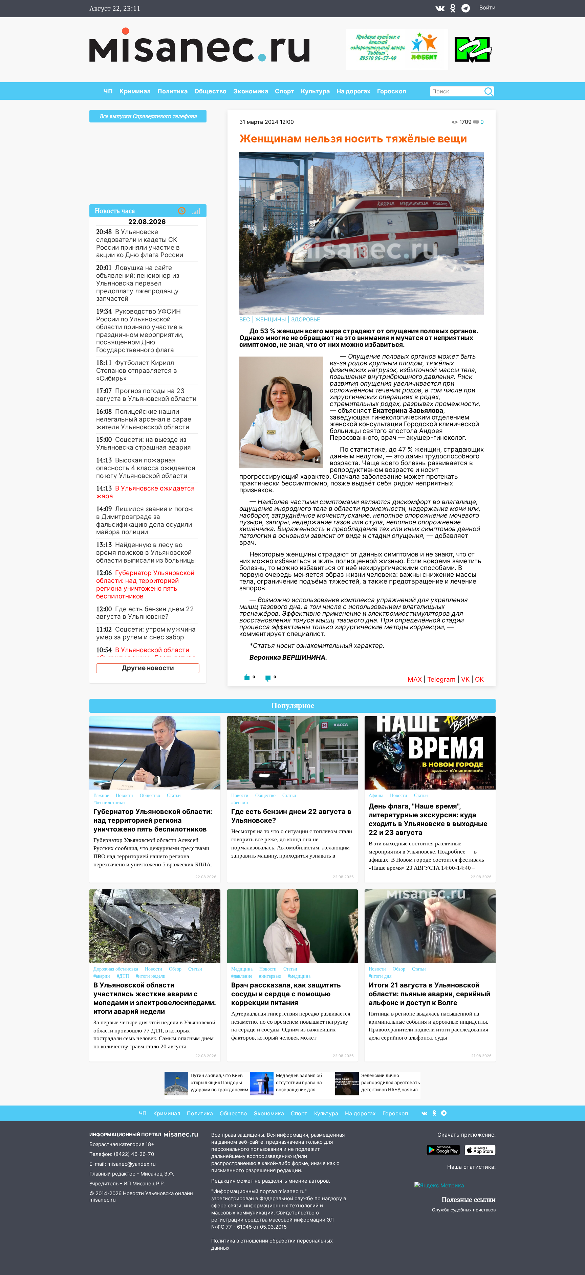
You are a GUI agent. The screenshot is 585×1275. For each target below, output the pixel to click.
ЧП (108, 91)
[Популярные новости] (196, 211)
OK (479, 679)
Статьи (174, 795)
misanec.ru (102, 1200)
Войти (487, 7)
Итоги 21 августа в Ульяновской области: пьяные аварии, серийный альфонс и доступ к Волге (429, 994)
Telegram (441, 679)
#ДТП (123, 976)
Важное (101, 795)
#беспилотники (109, 802)
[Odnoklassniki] (453, 9)
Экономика (250, 91)
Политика (172, 91)
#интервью (270, 976)
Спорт (284, 91)
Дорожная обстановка (115, 969)
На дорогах (353, 91)
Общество (210, 91)
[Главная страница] (199, 41)
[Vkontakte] (440, 9)
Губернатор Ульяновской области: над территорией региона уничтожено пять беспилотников (152, 820)
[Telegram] (465, 9)
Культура (315, 91)
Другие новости (148, 668)
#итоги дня (380, 976)
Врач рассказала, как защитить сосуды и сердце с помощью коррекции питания (286, 994)
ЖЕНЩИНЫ (270, 319)
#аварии (101, 976)
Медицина (242, 969)
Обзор (175, 969)
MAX (415, 679)
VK (465, 679)
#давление (241, 976)
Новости (124, 795)
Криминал (135, 91)
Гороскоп (391, 91)
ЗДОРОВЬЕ (305, 319)
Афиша (376, 795)
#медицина (299, 976)
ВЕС (244, 319)
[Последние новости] (182, 211)
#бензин (239, 802)
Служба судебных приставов (464, 1209)
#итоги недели (151, 976)
